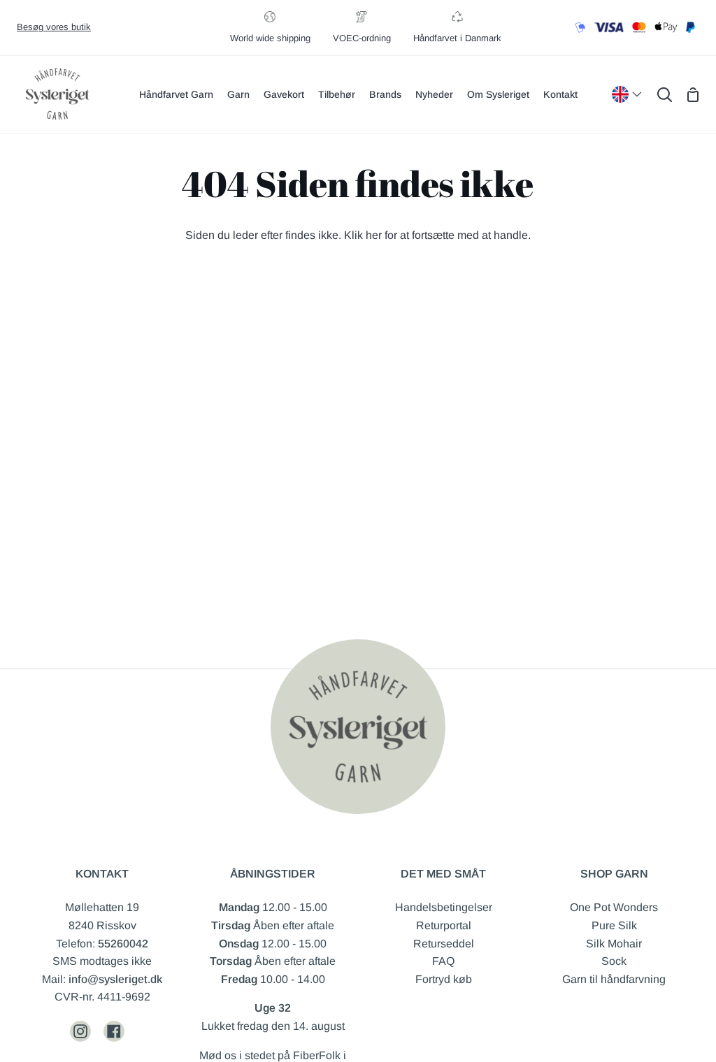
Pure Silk (614, 925)
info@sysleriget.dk (115, 979)
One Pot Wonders (614, 907)
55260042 (123, 944)
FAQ (443, 961)
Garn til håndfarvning (614, 979)
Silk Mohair (614, 944)
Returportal (443, 925)
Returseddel (443, 944)
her (374, 235)
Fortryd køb (443, 979)
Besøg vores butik (54, 27)
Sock (613, 961)
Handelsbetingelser (443, 907)
